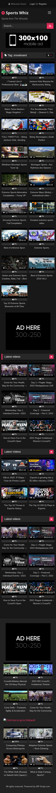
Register (43, 4)
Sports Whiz (17, 12)
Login (32, 4)
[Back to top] (46, 784)
